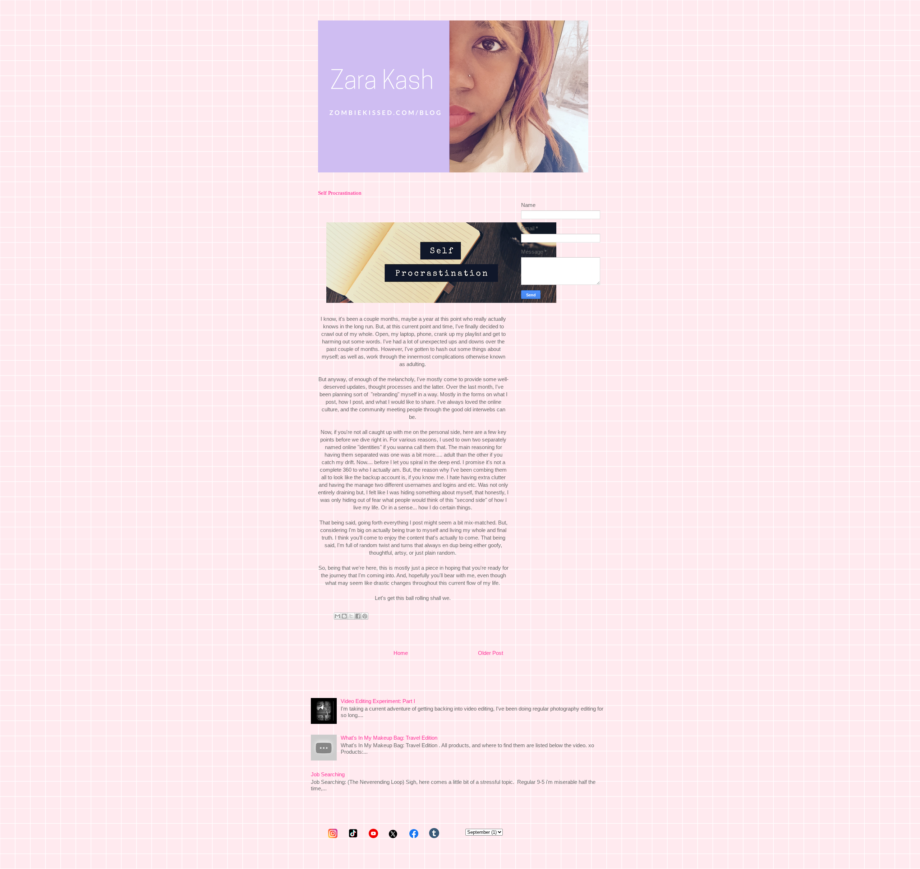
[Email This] (337, 616)
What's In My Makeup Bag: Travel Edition (389, 738)
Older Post (490, 653)
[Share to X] (351, 616)
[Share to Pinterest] (364, 616)
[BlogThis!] (344, 616)
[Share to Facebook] (358, 616)
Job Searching (328, 774)
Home (401, 653)
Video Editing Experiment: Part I (378, 701)
